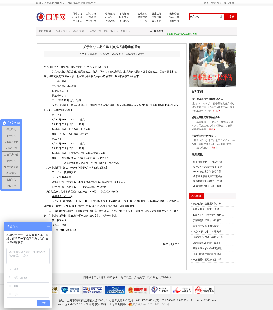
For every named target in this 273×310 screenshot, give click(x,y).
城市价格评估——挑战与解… (208, 162)
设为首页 (216, 2)
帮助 (206, 2)
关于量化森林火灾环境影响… (208, 176)
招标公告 (174, 13)
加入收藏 (229, 2)
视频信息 (174, 20)
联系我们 (152, 277)
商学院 (108, 17)
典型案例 (156, 20)
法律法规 (156, 17)
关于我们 (99, 277)
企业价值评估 (63, 31)
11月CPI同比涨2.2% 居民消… (208, 231)
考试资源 (142, 17)
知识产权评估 (111, 31)
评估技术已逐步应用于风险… (208, 186)
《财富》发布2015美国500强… (209, 237)
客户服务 (112, 277)
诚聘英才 (139, 277)
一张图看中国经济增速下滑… (208, 259)
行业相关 (77, 20)
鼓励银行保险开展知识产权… (208, 203)
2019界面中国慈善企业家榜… (208, 214)
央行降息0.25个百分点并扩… (208, 242)
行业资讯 (77, 17)
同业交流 (124, 17)
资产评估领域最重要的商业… (208, 166)
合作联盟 (126, 277)
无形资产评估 (94, 31)
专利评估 (125, 31)
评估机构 (91, 17)
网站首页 (77, 13)
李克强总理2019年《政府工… (208, 220)
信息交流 (110, 13)
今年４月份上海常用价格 (206, 209)
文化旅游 (142, 13)
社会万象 (110, 20)
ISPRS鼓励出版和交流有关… (208, 171)
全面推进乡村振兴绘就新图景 (181, 32)
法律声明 (166, 277)
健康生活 (156, 13)
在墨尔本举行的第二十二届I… (209, 181)
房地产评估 (78, 31)
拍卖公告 (174, 17)
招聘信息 (124, 20)
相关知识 (124, 13)
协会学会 (142, 20)
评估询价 (91, 20)
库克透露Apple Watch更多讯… (208, 248)
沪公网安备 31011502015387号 (150, 304)
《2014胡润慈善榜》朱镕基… (208, 254)
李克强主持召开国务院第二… (208, 226)
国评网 (87, 277)
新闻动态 (91, 13)
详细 (215, 110)
